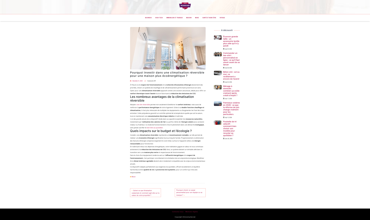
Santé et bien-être (209, 17)
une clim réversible (143, 105)
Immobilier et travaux (174, 17)
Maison (189, 17)
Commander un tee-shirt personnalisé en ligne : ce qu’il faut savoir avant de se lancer (231, 59)
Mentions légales (192, 211)
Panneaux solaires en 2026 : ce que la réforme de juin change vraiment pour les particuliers (231, 108)
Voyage (222, 17)
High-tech (159, 17)
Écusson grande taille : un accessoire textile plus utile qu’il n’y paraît (231, 41)
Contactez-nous (178, 211)
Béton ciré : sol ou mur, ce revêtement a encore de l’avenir (231, 75)
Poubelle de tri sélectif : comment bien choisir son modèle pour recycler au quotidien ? (230, 128)
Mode (197, 17)
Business (148, 17)
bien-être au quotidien (155, 128)
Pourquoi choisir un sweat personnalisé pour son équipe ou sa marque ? (189, 192)
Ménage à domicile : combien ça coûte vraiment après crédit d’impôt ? (231, 91)
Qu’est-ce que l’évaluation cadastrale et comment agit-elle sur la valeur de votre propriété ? (145, 193)
